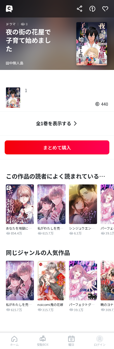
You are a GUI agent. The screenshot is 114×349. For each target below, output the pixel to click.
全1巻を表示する (53, 123)
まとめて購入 (57, 147)
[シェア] (79, 8)
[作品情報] (92, 8)
